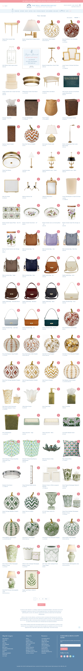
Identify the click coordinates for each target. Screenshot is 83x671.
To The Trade (44, 647)
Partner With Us (29, 648)
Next (47, 598)
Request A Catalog (30, 650)
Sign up (64, 648)
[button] (80, 5)
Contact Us (44, 643)
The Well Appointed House (30, 666)
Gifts (3, 651)
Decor (3, 645)
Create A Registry (30, 647)
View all (41, 604)
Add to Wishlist (4, 21)
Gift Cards (28, 644)
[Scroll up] (79, 627)
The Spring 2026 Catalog (31, 651)
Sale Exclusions (45, 650)
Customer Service (46, 638)
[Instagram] (67, 656)
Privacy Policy (29, 641)
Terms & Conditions (30, 643)
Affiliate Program (46, 645)
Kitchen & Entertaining (7, 648)
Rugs (3, 641)
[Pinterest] (70, 656)
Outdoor (4, 650)
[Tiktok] (73, 656)
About (27, 638)
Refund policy (45, 648)
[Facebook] (64, 656)
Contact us (78, 6)
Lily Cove (4, 656)
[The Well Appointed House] (41, 6)
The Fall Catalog (30, 653)
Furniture (4, 640)
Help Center (44, 640)
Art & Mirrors (5, 644)
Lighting (4, 643)
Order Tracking (45, 641)
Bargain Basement (6, 653)
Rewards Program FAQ (47, 651)
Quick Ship (4, 654)
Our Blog (28, 645)
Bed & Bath (4, 647)
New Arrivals (5, 638)
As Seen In (28, 640)
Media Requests (45, 644)
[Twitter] (61, 656)
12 (42, 598)
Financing (44, 653)
